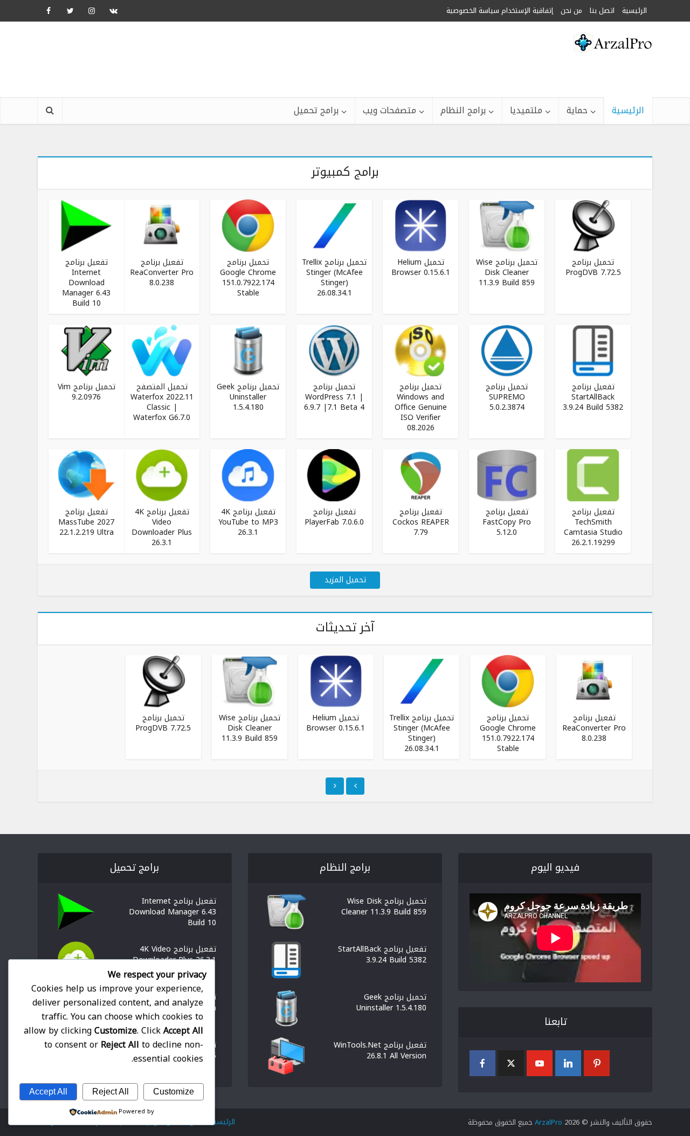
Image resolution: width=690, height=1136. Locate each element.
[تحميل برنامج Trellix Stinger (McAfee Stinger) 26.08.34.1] (334, 225)
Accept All (48, 1091)
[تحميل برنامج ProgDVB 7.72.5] (593, 225)
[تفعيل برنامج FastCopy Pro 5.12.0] (506, 474)
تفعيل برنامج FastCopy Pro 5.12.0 (506, 522)
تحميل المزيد (345, 580)
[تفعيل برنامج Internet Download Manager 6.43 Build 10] (86, 225)
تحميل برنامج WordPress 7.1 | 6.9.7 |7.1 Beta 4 (334, 397)
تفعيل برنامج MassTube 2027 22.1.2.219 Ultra (86, 522)
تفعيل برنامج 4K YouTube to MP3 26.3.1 (248, 522)
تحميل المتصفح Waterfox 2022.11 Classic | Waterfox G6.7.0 (162, 402)
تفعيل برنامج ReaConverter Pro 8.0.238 (162, 272)
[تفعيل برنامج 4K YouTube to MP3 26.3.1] (248, 474)
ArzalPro (548, 1122)
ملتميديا (526, 110)
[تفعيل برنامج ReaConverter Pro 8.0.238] (161, 225)
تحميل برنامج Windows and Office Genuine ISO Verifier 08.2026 (421, 407)
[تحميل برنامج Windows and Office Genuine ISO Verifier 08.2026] (420, 349)
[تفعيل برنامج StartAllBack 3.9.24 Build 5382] (593, 349)
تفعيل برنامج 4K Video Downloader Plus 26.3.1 (162, 527)
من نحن (571, 10)
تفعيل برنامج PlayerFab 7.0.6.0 (334, 517)
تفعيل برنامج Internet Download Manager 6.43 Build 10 (86, 283)
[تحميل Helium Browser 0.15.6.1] (420, 225)
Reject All (110, 1091)
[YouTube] (540, 1063)
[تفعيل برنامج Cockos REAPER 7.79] (420, 474)
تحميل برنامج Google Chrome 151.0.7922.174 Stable (248, 277)
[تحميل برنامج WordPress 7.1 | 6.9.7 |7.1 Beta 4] (334, 349)
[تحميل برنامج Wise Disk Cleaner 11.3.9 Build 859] (506, 225)
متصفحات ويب (389, 110)
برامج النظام (463, 110)
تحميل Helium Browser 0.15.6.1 (420, 267)
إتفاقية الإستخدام (527, 10)
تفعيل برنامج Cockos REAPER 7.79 (420, 522)
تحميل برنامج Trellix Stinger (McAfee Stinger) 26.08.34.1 (334, 277)
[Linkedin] (568, 1063)
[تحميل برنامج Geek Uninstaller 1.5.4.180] (248, 349)
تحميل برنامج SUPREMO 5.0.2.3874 (507, 397)
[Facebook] (482, 1063)
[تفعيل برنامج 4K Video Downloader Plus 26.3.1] (161, 474)
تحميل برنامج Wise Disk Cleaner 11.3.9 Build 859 (506, 272)
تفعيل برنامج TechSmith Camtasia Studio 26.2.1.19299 (593, 527)
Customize (173, 1091)
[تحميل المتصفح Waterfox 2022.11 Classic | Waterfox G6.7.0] (161, 349)
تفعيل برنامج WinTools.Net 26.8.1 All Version (380, 1050)
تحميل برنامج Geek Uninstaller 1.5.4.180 (248, 397)
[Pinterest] (597, 1063)
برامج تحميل (316, 110)
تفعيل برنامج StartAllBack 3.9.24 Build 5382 (593, 397)
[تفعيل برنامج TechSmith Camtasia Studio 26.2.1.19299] (593, 474)
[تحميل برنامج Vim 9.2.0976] (86, 349)
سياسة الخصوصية (472, 10)
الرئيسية (628, 110)
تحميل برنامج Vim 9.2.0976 (86, 392)
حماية (577, 110)
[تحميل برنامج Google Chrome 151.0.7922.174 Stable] (248, 225)
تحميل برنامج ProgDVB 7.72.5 (593, 267)
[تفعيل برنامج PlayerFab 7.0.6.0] (334, 474)
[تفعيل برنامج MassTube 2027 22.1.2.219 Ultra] (86, 474)
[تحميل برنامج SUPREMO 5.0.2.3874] (506, 349)
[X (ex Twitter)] (511, 1063)
